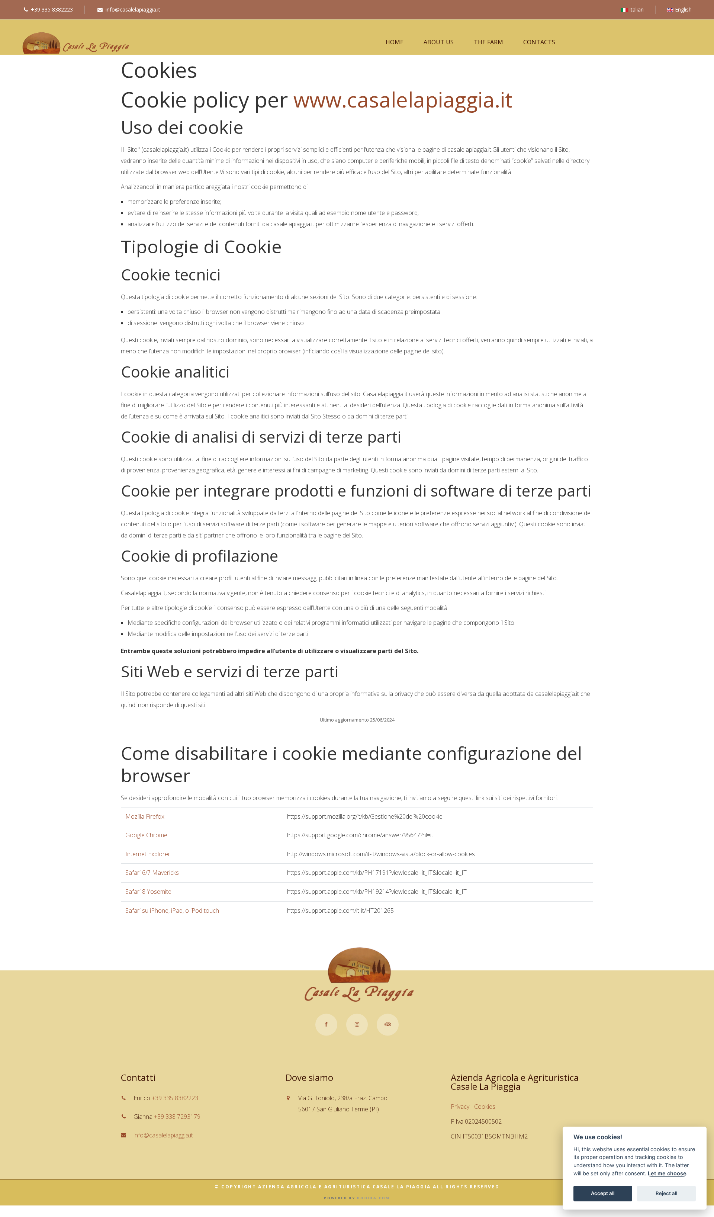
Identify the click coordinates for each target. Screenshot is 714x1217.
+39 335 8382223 (52, 9)
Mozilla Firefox (144, 816)
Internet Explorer (147, 854)
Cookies (484, 1106)
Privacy (460, 1106)
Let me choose (667, 1173)
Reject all (666, 1193)
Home (394, 42)
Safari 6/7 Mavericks (152, 872)
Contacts (539, 42)
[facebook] (326, 1025)
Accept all (602, 1193)
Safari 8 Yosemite (148, 891)
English (682, 9)
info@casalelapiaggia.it (133, 9)
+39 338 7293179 (177, 1117)
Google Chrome (146, 835)
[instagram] (357, 1025)
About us (439, 42)
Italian (636, 9)
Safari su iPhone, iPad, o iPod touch (172, 910)
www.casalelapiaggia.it (402, 99)
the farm (488, 42)
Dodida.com (373, 1197)
